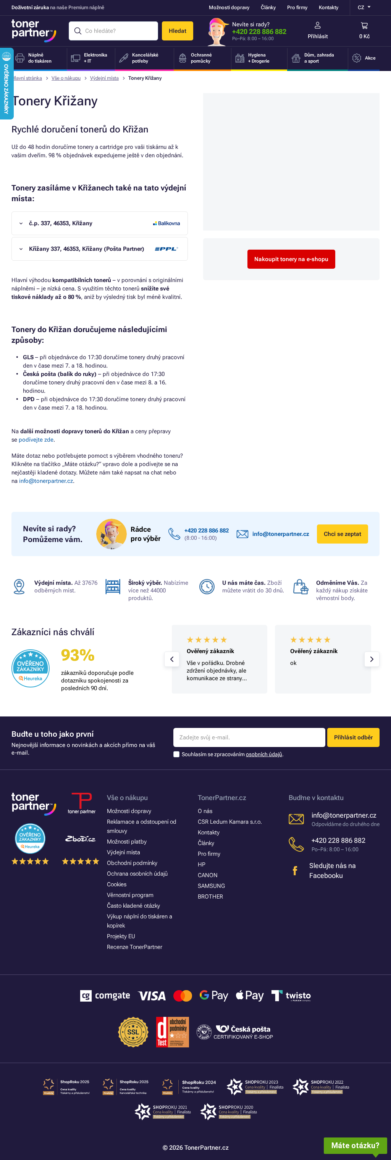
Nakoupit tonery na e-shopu (291, 259)
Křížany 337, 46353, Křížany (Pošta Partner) (86, 248)
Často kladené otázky (133, 905)
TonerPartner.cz (222, 798)
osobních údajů (264, 754)
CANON (208, 875)
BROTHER (210, 896)
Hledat (177, 30)
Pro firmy (297, 7)
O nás (205, 811)
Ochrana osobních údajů (137, 873)
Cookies (116, 884)
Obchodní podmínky (132, 863)
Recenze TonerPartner (134, 947)
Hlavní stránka (26, 78)
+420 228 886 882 (259, 31)
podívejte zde (36, 439)
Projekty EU (121, 936)
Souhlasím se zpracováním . (233, 754)
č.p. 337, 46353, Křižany (60, 223)
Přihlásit (318, 36)
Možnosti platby (127, 841)
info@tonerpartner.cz (46, 481)
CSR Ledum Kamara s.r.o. (230, 821)
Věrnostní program (130, 895)
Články (268, 7)
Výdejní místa (104, 78)
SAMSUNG (211, 886)
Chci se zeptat (342, 534)
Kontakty (328, 7)
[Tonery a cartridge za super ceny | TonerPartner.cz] (34, 30)
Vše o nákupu (66, 78)
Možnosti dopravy (229, 7)
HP (201, 864)
